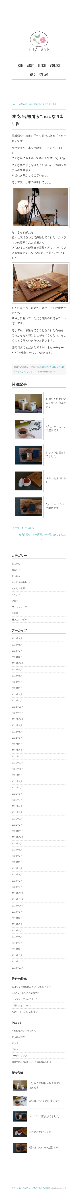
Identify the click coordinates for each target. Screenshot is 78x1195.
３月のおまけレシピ (21, 1005)
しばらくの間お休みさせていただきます (56, 402)
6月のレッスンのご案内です (25, 993)
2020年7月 (17, 856)
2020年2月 (17, 881)
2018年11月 (18, 968)
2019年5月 (17, 930)
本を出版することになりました (43, 104)
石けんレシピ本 (19, 619)
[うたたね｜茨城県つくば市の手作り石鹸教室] (39, 31)
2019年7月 (17, 918)
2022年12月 (18, 707)
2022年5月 (17, 738)
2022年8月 (17, 725)
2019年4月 (17, 936)
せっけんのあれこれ (21, 582)
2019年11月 (18, 899)
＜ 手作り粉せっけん (23, 527)
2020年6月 (17, 862)
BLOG (32, 74)
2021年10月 (18, 769)
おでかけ (16, 563)
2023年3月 (17, 688)
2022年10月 (18, 719)
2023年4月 (17, 682)
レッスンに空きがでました (25, 999)
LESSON (42, 65)
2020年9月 (17, 843)
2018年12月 (18, 961)
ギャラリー (17, 1043)
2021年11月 (18, 762)
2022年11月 (18, 713)
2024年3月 (17, 651)
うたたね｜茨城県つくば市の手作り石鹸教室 (32, 1188)
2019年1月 (17, 955)
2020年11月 (18, 831)
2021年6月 (17, 794)
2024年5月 (17, 645)
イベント (16, 594)
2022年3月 (17, 744)
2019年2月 (17, 949)
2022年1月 (17, 750)
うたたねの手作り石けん (24, 1030)
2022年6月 (17, 732)
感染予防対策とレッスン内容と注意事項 (31, 1061)
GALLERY (43, 74)
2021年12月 (18, 756)
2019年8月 (17, 912)
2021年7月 (17, 787)
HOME (20, 65)
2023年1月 (17, 700)
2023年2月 (17, 694)
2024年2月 (17, 657)
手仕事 (15, 613)
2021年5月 (17, 800)
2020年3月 (17, 874)
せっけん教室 (18, 588)
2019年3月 (17, 943)
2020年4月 (17, 868)
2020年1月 (17, 887)
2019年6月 (17, 924)
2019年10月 (18, 905)
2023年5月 (17, 675)
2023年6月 (17, 669)
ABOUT (30, 65)
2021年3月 (17, 812)
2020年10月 (18, 837)
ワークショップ (19, 607)
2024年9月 (17, 638)
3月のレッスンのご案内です (25, 1011)
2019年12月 (18, 893)
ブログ (30, 372)
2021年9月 (17, 775)
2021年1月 (17, 825)
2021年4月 (17, 806)
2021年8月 (17, 781)
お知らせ (44, 367)
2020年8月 (17, 849)
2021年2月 (17, 818)
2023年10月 (18, 663)
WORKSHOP (55, 65)
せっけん (53, 367)
